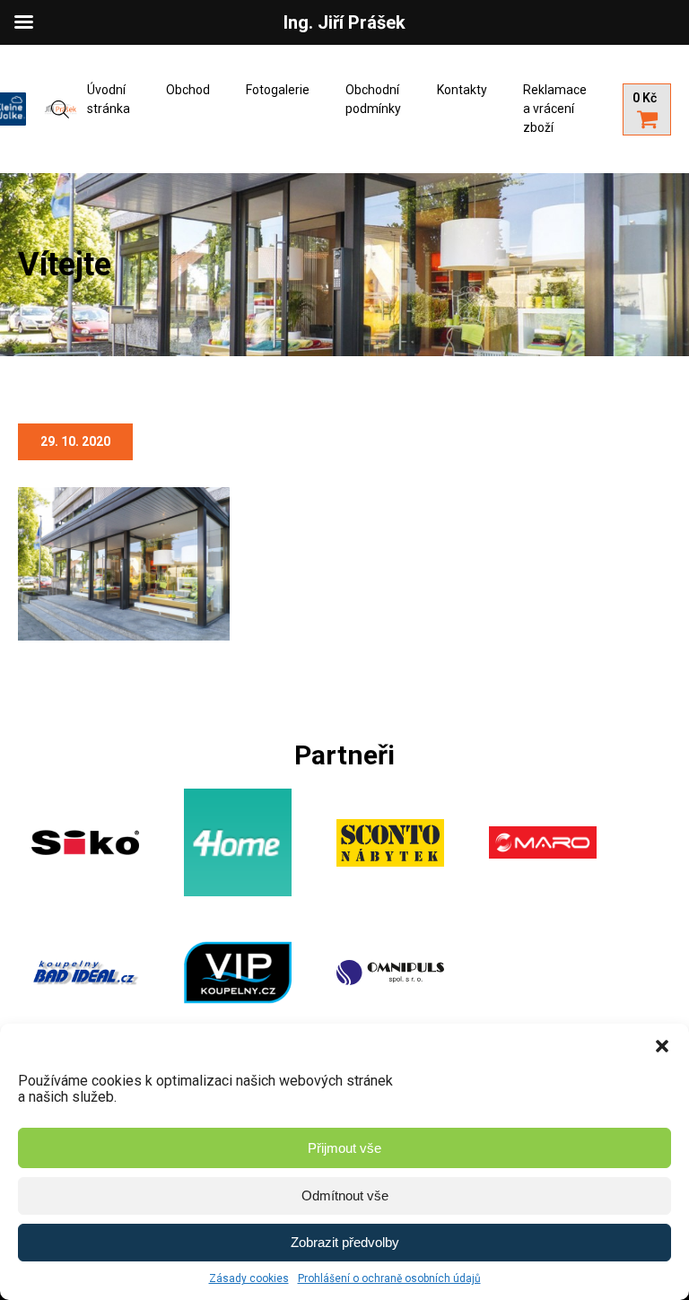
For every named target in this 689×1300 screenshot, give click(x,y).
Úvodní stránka (108, 99)
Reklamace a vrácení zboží (555, 109)
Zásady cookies (249, 1278)
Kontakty (462, 90)
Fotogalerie (278, 90)
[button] (662, 1046)
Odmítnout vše (344, 1195)
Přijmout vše (344, 1148)
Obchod (188, 90)
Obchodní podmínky (373, 99)
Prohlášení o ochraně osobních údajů (389, 1278)
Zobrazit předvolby (345, 1242)
